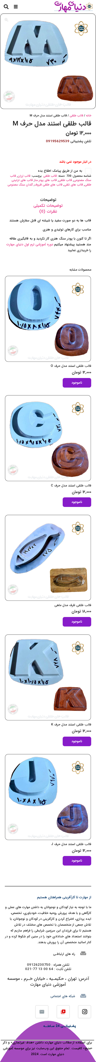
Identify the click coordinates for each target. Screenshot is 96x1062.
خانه (88, 116)
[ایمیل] (42, 1011)
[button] (15, 6)
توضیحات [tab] (48, 200)
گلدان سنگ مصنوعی (20, 185)
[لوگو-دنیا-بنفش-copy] (73, 7)
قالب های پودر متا (45, 180)
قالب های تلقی (73, 185)
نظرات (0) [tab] (48, 211)
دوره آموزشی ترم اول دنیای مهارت (30, 244)
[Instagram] (84, 1011)
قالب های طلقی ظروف (48, 185)
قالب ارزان (24, 176)
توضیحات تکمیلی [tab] (48, 206)
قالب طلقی (76, 116)
